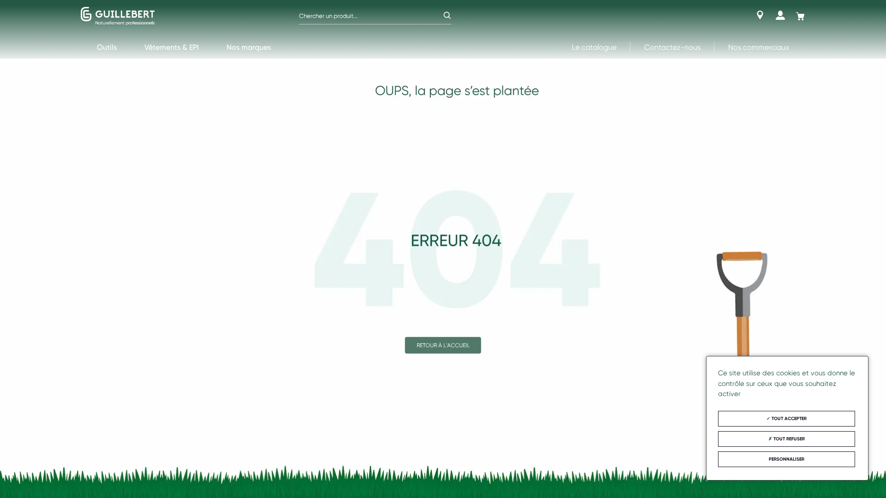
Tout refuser (788, 439)
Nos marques (249, 47)
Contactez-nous (672, 47)
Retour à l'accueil (443, 345)
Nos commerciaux (758, 47)
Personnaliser (786, 459)
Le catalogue (594, 47)
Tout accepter (788, 418)
